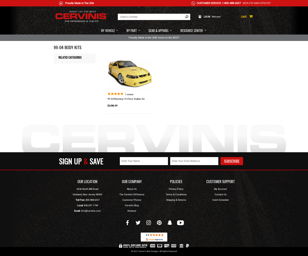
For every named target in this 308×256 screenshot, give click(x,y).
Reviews (132, 210)
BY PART (132, 30)
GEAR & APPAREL (159, 30)
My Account (220, 189)
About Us (132, 189)
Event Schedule (221, 200)
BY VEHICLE (108, 30)
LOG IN (206, 16)
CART (244, 16)
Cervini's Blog (132, 205)
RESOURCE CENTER (191, 30)
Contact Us (221, 194)
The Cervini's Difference (131, 194)
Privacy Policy (176, 189)
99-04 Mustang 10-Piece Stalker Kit (126, 98)
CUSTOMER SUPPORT (220, 181)
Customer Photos (131, 200)
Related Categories (70, 57)
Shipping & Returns (176, 200)
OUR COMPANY (132, 181)
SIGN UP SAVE (81, 161)
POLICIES (176, 181)
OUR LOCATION (87, 181)
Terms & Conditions (176, 194)
